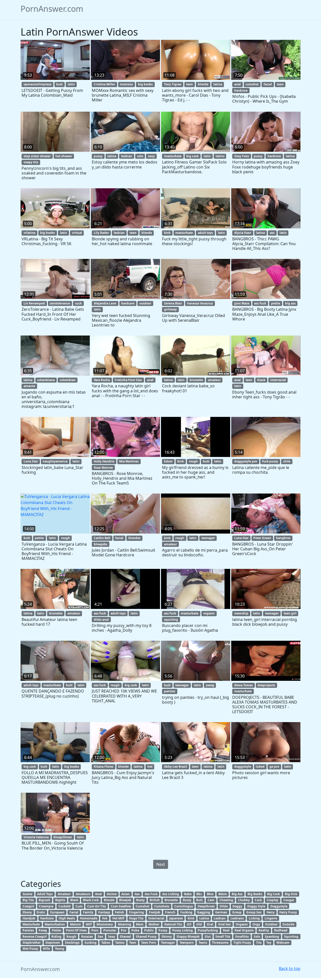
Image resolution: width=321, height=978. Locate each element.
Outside (288, 924)
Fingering (136, 912)
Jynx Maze (241, 303)
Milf (89, 924)
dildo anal (101, 619)
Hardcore (47, 918)
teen (189, 84)
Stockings (72, 942)
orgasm (209, 613)
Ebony (27, 912)
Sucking (91, 942)
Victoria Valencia (36, 837)
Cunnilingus (183, 906)
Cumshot (142, 906)
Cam (211, 900)
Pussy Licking (182, 930)
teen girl (290, 613)
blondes (134, 538)
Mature (75, 924)
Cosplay (272, 900)
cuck (78, 303)
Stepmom (52, 942)
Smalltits (242, 936)
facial (268, 84)
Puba (135, 930)
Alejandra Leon (105, 303)
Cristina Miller (104, 84)
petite (275, 303)
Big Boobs (255, 894)
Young (59, 948)
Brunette (171, 900)
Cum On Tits (96, 906)
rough (193, 461)
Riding (56, 936)
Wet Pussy (30, 948)
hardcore (241, 90)
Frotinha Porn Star (128, 380)
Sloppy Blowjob (188, 936)
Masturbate (31, 924)
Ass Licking (170, 894)
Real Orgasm (244, 930)
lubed (260, 766)
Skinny (167, 936)
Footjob (154, 912)
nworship (241, 613)
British (155, 900)
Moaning (124, 924)
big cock (192, 156)
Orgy (256, 924)
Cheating (226, 900)
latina (217, 84)
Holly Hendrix (104, 461)
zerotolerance (60, 303)
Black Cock (91, 900)
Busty (187, 900)
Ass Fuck (151, 894)
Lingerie (271, 918)
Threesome (220, 942)
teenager (208, 538)
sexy (151, 156)
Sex (100, 936)
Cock (258, 900)
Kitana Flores (103, 766)
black (261, 380)
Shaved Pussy (146, 936)
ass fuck (260, 303)
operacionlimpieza (37, 84)
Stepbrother (32, 942)
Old (199, 924)
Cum (79, 906)
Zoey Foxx (241, 156)
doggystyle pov (245, 461)
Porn (94, 930)
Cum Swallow (121, 906)
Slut (208, 936)
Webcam (282, 942)
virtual (77, 233)
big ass (290, 303)
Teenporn (187, 942)
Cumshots (161, 906)
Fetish (119, 912)
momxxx (126, 84)
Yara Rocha (102, 380)
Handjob (29, 918)
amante (29, 386)
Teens (203, 942)
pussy (98, 156)
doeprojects (266, 685)
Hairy (271, 912)
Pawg (43, 930)
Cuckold (64, 906)
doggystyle (242, 766)
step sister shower (37, 156)
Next (160, 864)
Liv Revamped (34, 303)
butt (59, 84)
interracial (278, 380)
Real (226, 930)
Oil (189, 924)
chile (286, 461)
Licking (254, 918)
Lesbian (219, 918)
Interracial (156, 918)
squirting (171, 619)
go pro (274, 766)
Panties (28, 930)
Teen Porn (148, 942)
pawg (210, 685)
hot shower (63, 156)
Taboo (105, 942)
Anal (98, 894)
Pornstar (109, 930)
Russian (87, 936)
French (170, 912)
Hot (104, 918)
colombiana (46, 380)
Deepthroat (206, 906)
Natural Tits (173, 924)
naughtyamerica (55, 461)
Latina (204, 918)
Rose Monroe (103, 467)
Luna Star (31, 461)
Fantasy (104, 912)
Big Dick (291, 894)
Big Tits (28, 900)
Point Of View (76, 930)
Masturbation (55, 924)
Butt (199, 900)
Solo (257, 936)
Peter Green (262, 538)
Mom (139, 924)
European (57, 912)
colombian (67, 380)
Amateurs (83, 894)
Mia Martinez (129, 461)
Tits (259, 942)
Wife (46, 948)
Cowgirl (28, 906)
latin (71, 84)
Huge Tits (136, 918)
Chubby (244, 900)
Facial (73, 912)
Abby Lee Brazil (175, 766)
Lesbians (237, 918)
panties (169, 691)
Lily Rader (101, 233)
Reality (264, 930)
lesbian (126, 156)
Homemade (88, 918)
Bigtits (60, 900)
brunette (196, 380)
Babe (188, 894)
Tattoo (119, 942)
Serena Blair (173, 303)
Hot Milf (118, 918)
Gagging (203, 912)
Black (74, 900)
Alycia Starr (242, 233)
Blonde (109, 900)
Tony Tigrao (172, 84)
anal (237, 84)
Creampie (46, 906)
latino (220, 156)
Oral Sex (224, 924)
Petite (56, 930)
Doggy (237, 906)
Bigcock (44, 900)
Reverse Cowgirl (35, 936)
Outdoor (271, 924)
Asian (125, 894)
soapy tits (31, 162)
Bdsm (222, 894)
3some (27, 894)
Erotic (41, 912)
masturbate (173, 156)
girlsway (170, 309)
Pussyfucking (208, 930)
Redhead (280, 930)
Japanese (176, 918)
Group (237, 912)
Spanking (272, 936)
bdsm (168, 461)
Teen (132, 942)
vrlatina (29, 233)
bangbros (283, 538)
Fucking (186, 912)
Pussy (162, 930)
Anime (112, 894)
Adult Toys (45, 894)
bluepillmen (62, 837)
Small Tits (222, 936)
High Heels (67, 918)
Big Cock (273, 894)
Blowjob (125, 900)
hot (149, 766)
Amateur (64, 894)
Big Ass (237, 894)
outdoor (145, 303)
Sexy (111, 936)
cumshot (252, 84)
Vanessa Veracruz (200, 303)
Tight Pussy (242, 942)
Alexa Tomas (243, 685)
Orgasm (242, 924)
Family (88, 912)
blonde (203, 84)
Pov (123, 930)
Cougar (288, 900)
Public (149, 930)
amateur (214, 380)
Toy (268, 942)
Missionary (105, 924)
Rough (71, 936)
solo (140, 156)
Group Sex (254, 912)
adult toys (205, 233)
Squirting (291, 936)
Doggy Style (256, 906)
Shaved (125, 936)
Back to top (289, 968)
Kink (191, 918)
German (221, 912)
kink (167, 233)
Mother (153, 924)
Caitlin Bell (102, 538)
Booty (140, 900)
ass (272, 233)
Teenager (168, 942)
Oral (210, 924)
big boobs (145, 84)
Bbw (210, 894)
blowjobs (100, 544)
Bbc (199, 894)
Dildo (224, 906)
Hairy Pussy (288, 912)
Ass (137, 894)
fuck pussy (270, 461)
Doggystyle (278, 906)
